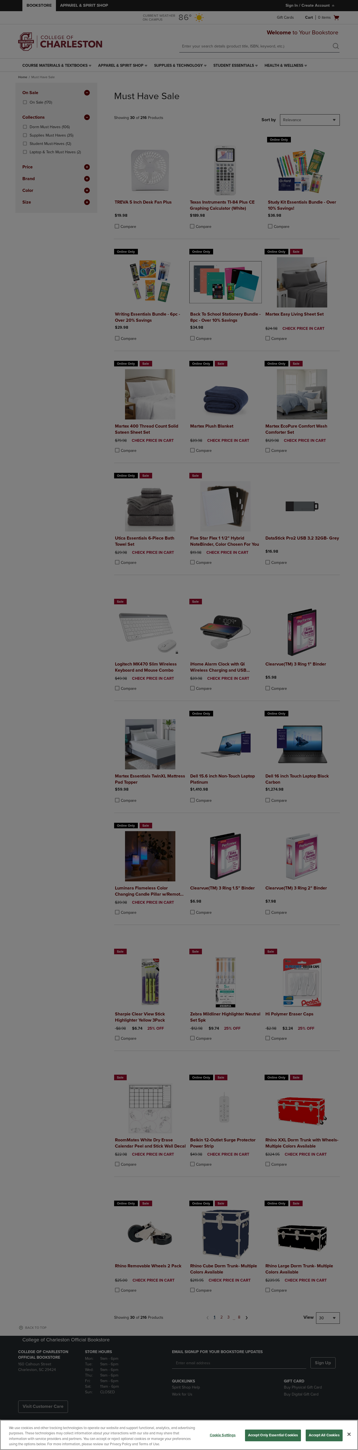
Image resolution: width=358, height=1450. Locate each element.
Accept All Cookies (324, 1435)
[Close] (349, 1434)
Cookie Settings (223, 1435)
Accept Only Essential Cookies (273, 1435)
